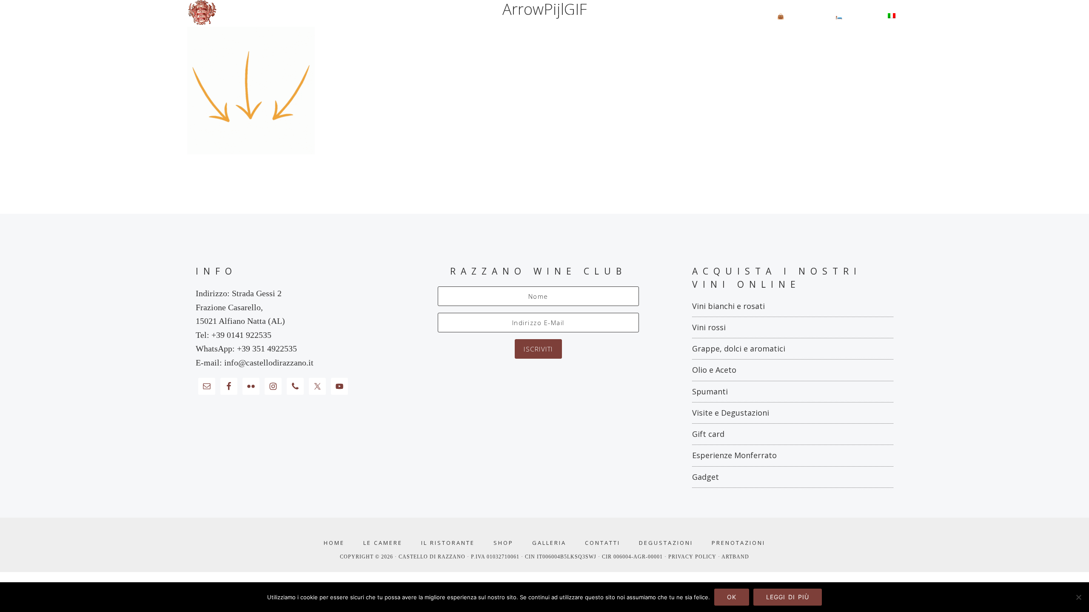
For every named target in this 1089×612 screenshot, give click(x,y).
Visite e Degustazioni (730, 413)
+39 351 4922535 (267, 348)
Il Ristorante (448, 543)
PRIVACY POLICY (693, 557)
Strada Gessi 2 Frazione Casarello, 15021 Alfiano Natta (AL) (240, 307)
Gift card (708, 434)
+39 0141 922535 (241, 335)
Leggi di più (787, 597)
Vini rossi (709, 327)
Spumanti (710, 391)
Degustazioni (666, 543)
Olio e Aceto (714, 370)
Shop (503, 543)
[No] (1078, 597)
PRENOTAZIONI (738, 543)
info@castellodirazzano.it (269, 362)
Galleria (549, 543)
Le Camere (382, 543)
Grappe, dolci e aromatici (738, 348)
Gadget (705, 477)
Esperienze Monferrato (734, 455)
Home (334, 543)
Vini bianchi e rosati (728, 306)
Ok (731, 597)
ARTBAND (735, 557)
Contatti (602, 543)
